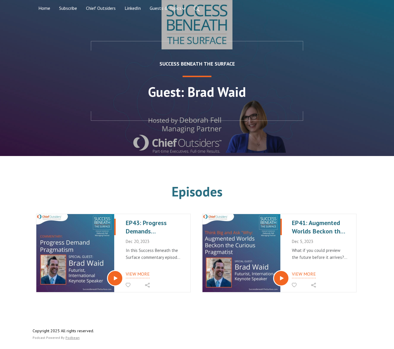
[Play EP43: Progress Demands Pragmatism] (115, 278)
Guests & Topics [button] (165, 8)
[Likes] (128, 285)
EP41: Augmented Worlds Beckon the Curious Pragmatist (318, 227)
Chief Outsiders (101, 8)
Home (44, 8)
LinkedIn (133, 8)
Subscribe (68, 8)
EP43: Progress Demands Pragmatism (146, 227)
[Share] (148, 285)
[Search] (197, 8)
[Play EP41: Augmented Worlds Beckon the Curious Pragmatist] (281, 278)
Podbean (72, 337)
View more (138, 274)
